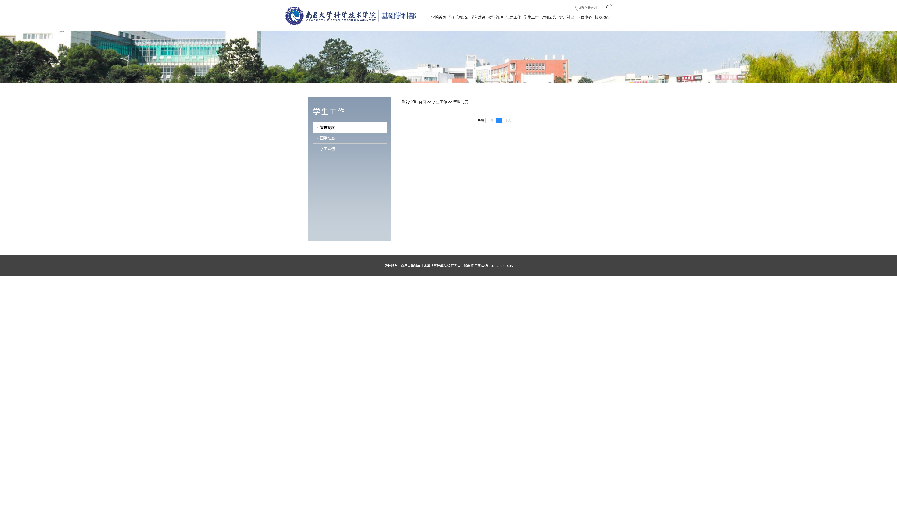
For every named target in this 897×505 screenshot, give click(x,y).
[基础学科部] (350, 24)
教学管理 (495, 17)
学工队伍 (327, 149)
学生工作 (531, 17)
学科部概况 (458, 17)
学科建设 (477, 17)
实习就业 (566, 17)
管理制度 (460, 102)
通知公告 (548, 17)
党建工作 (513, 17)
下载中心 (584, 17)
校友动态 (602, 17)
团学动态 (327, 138)
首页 (422, 102)
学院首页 (438, 17)
